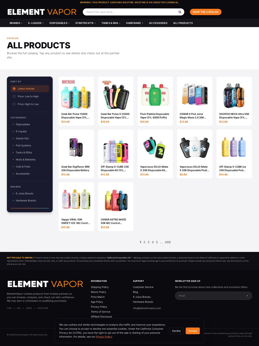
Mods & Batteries (25, 159)
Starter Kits (84, 22)
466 (168, 242)
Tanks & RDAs (24, 152)
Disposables (58, 22)
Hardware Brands (26, 200)
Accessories (158, 22)
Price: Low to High (28, 96)
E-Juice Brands (24, 193)
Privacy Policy (99, 306)
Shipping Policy (100, 286)
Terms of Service (100, 311)
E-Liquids (34, 22)
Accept (193, 330)
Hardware (133, 22)
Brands (15, 22)
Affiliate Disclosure (101, 316)
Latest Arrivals (26, 88)
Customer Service (143, 286)
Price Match (98, 296)
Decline (176, 330)
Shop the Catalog (206, 11)
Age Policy (97, 301)
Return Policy (98, 291)
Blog (135, 291)
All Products (183, 22)
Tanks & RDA (109, 22)
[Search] (179, 12)
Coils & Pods (23, 166)
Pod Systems (23, 145)
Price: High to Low (28, 104)
